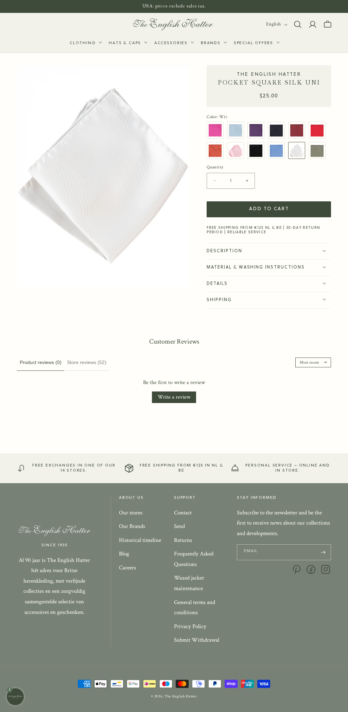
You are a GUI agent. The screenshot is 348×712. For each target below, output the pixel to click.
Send (179, 526)
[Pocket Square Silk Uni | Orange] (217, 150)
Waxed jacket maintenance (189, 583)
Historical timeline (140, 540)
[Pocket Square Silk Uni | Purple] (257, 130)
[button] (85, 43)
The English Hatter (180, 696)
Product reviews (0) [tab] (41, 362)
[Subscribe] (323, 552)
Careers (127, 567)
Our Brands (132, 526)
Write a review (174, 397)
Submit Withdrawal (196, 640)
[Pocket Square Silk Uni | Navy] (278, 130)
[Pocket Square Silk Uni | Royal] (278, 150)
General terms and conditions (194, 608)
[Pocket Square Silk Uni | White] (298, 150)
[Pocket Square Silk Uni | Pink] (237, 150)
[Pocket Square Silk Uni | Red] (319, 130)
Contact (183, 512)
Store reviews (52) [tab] (86, 362)
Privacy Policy (190, 626)
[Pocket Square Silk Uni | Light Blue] (237, 130)
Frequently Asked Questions (193, 559)
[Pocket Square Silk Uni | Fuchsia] (217, 130)
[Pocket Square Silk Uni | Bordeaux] (298, 130)
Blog (124, 554)
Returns (183, 540)
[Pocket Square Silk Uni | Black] (257, 150)
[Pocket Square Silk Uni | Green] (319, 150)
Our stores (130, 512)
